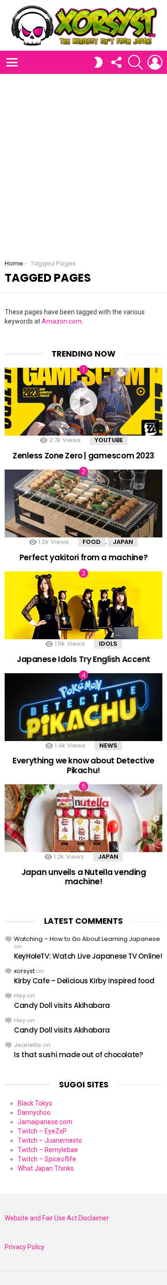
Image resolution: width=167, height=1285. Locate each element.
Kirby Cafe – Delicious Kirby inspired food (84, 981)
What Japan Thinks (46, 1168)
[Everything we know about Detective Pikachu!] (83, 707)
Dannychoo (34, 1112)
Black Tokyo (35, 1103)
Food (92, 541)
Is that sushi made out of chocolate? (78, 1055)
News (108, 745)
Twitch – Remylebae (48, 1149)
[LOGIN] (155, 62)
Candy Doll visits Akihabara (62, 1005)
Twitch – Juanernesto (50, 1140)
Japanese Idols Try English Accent (83, 659)
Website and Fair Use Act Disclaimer (57, 1218)
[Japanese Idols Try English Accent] (83, 605)
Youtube (109, 440)
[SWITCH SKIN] (98, 62)
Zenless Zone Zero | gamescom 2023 (83, 455)
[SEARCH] (135, 62)
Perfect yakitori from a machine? (83, 557)
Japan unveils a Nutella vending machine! (83, 877)
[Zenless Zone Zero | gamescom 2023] (83, 402)
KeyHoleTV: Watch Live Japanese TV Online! (88, 956)
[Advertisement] (83, 162)
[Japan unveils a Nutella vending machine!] (83, 818)
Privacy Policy (25, 1247)
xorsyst (24, 971)
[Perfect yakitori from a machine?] (83, 503)
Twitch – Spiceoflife (47, 1159)
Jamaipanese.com (45, 1122)
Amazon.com (62, 321)
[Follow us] (116, 62)
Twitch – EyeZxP (42, 1131)
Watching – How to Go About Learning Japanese (87, 938)
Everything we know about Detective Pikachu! (83, 765)
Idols (108, 643)
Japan (123, 541)
